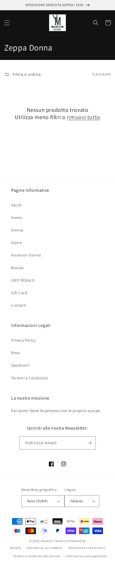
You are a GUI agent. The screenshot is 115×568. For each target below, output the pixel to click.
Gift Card (19, 292)
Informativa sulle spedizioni (86, 556)
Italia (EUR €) (37, 501)
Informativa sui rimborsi (44, 548)
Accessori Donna (26, 255)
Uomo (16, 242)
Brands (17, 267)
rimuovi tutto (83, 117)
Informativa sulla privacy (86, 548)
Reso (15, 352)
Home (16, 217)
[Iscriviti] (89, 443)
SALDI (16, 205)
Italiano (76, 501)
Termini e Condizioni (29, 377)
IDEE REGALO (23, 280)
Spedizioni (20, 365)
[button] (7, 23)
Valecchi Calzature (54, 541)
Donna (17, 230)
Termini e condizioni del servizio (37, 556)
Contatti (18, 305)
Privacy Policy (23, 340)
